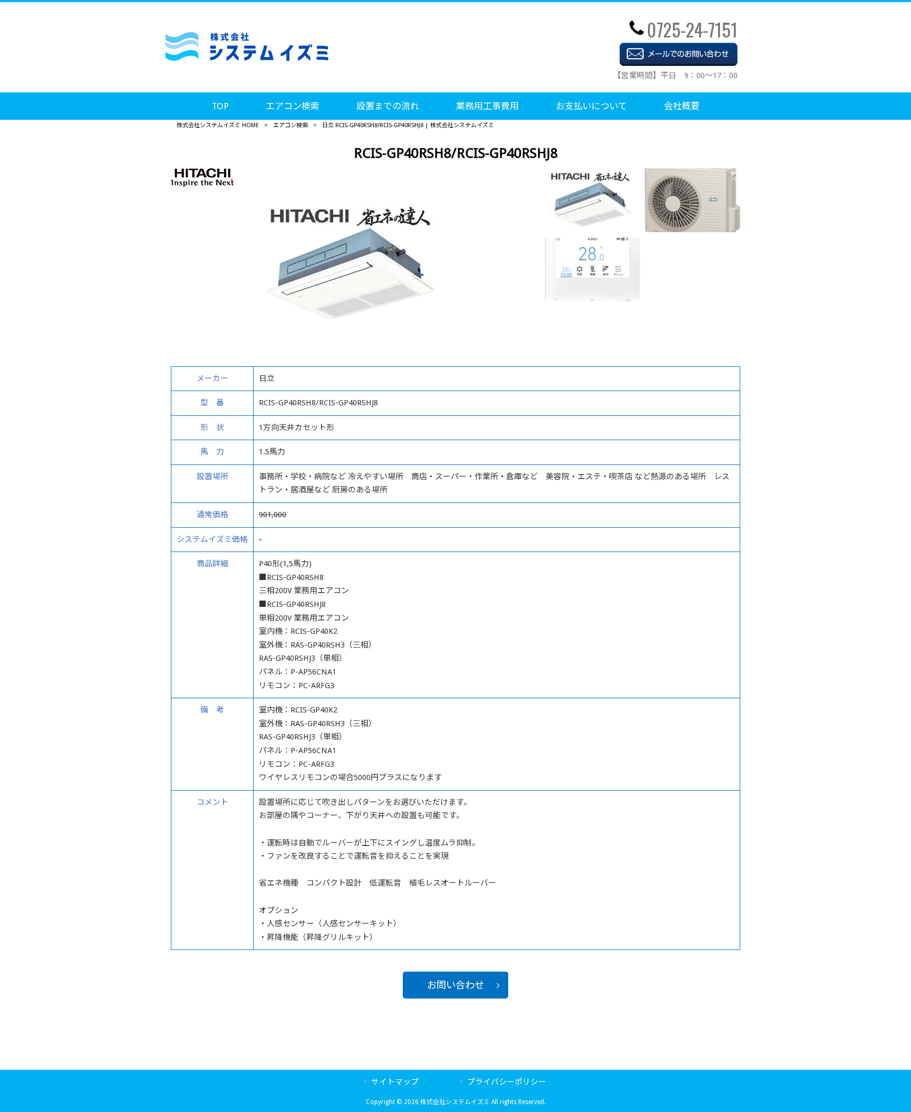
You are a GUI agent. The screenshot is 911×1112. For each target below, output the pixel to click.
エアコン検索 (290, 125)
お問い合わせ (455, 985)
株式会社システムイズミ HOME (218, 125)
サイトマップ (395, 1082)
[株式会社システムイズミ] (247, 58)
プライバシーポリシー (506, 1082)
